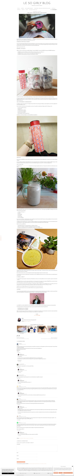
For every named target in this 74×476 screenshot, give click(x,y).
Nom (17, 452)
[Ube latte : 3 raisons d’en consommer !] (22, 329)
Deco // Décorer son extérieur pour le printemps (49, 338)
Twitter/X (27, 321)
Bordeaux (18, 9)
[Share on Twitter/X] (18, 335)
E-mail (18, 455)
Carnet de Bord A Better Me (25, 165)
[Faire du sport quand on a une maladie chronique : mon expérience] (52, 329)
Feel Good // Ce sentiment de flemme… (23, 338)
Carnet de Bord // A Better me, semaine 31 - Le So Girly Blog (26, 438)
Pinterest (51, 473)
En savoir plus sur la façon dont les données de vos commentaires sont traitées (37, 463)
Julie (19, 422)
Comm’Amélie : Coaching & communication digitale (42, 8)
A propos (22, 8)
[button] (72, 466)
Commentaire (18, 444)
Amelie (21, 392)
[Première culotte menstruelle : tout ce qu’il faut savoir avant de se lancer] (42, 329)
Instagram (30, 321)
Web (25, 321)
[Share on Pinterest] (19, 335)
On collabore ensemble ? (29, 8)
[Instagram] (35, 315)
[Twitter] (34, 315)
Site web (18, 458)
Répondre (18, 352)
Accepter (56, 472)
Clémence (20, 343)
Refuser (60, 472)
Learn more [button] (10, 471)
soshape (19, 336)
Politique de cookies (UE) (33, 9)
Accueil (18, 8)
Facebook (37, 473)
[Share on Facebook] (17, 335)
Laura (20, 398)
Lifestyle (23, 9)
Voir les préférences (68, 472)
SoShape (32, 39)
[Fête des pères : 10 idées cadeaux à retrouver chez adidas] (32, 329)
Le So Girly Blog (37, 3)
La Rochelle (53, 8)
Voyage (27, 9)
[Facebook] (54, 9)
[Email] (55, 9)
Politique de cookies (63, 474)
